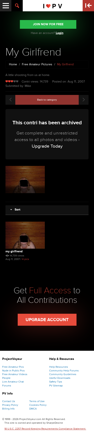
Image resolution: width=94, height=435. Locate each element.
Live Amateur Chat (13, 381)
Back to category (47, 99)
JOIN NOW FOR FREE (48, 24)
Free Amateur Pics (13, 366)
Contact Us (8, 401)
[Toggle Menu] (5, 5)
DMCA (33, 408)
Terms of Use (37, 401)
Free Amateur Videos (14, 374)
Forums (6, 385)
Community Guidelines (62, 374)
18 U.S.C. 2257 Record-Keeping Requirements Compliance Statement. (45, 428)
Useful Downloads (59, 377)
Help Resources (58, 366)
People (6, 377)
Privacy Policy (10, 404)
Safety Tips (55, 381)
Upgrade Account (47, 319)
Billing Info (8, 408)
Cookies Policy (38, 404)
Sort (16, 209)
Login (59, 33)
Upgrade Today (47, 146)
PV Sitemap (56, 385)
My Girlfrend (14, 251)
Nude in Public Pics (13, 370)
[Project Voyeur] (52, 5)
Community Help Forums (64, 370)
